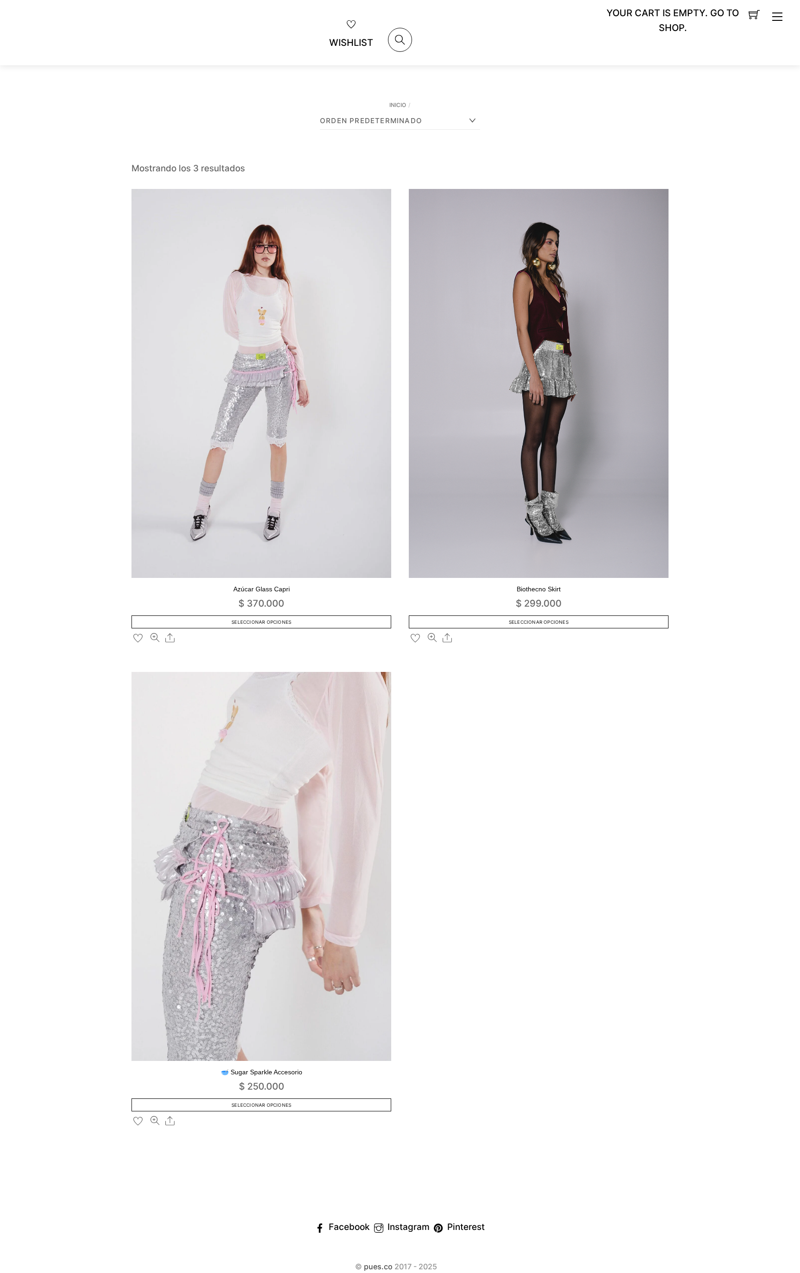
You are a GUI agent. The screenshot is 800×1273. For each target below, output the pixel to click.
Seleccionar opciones (261, 622)
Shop (671, 27)
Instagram (407, 1227)
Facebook (348, 1227)
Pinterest (465, 1227)
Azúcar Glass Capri (261, 589)
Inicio (397, 104)
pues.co (378, 1266)
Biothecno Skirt (539, 589)
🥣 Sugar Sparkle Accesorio (261, 1072)
